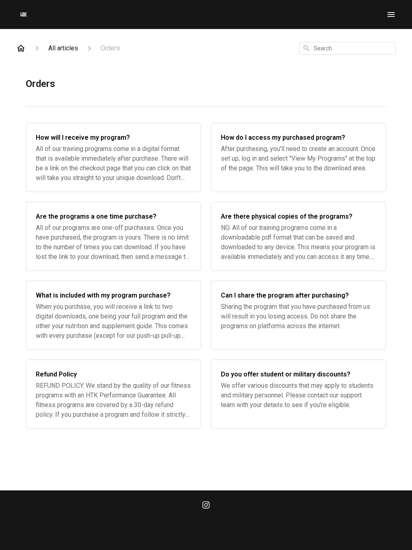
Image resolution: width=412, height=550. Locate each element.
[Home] (21, 48)
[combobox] (347, 48)
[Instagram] (206, 505)
